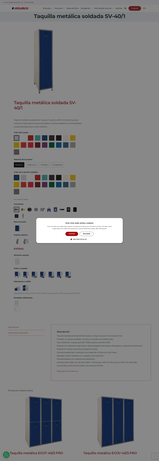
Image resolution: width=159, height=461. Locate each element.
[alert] (79, 230)
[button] (79, 239)
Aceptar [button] (72, 234)
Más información (101, 228)
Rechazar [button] (86, 234)
